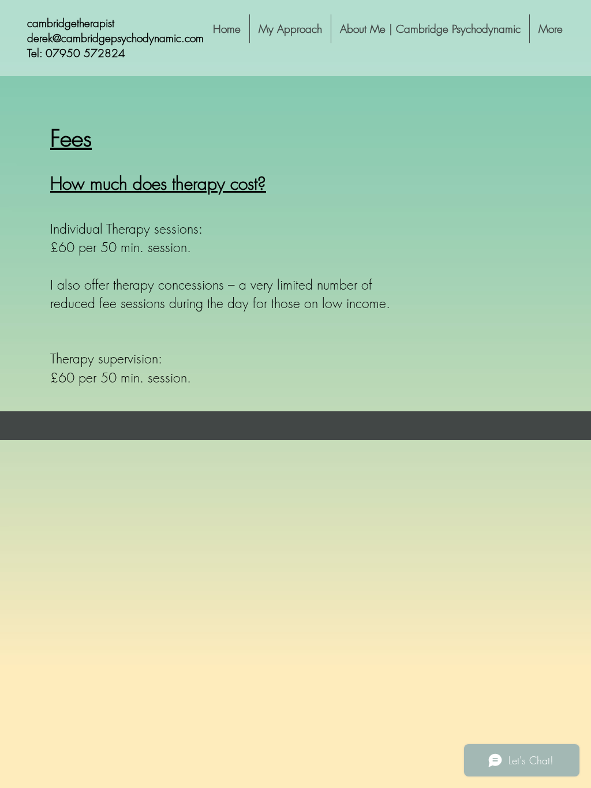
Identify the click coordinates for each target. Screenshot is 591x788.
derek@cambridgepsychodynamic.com (115, 38)
